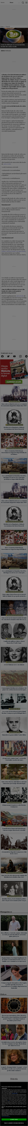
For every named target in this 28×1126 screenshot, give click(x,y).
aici (8, 1100)
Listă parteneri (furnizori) (5, 1116)
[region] (14, 1104)
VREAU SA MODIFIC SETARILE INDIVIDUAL (14, 1123)
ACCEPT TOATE (14, 1119)
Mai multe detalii (14, 1093)
